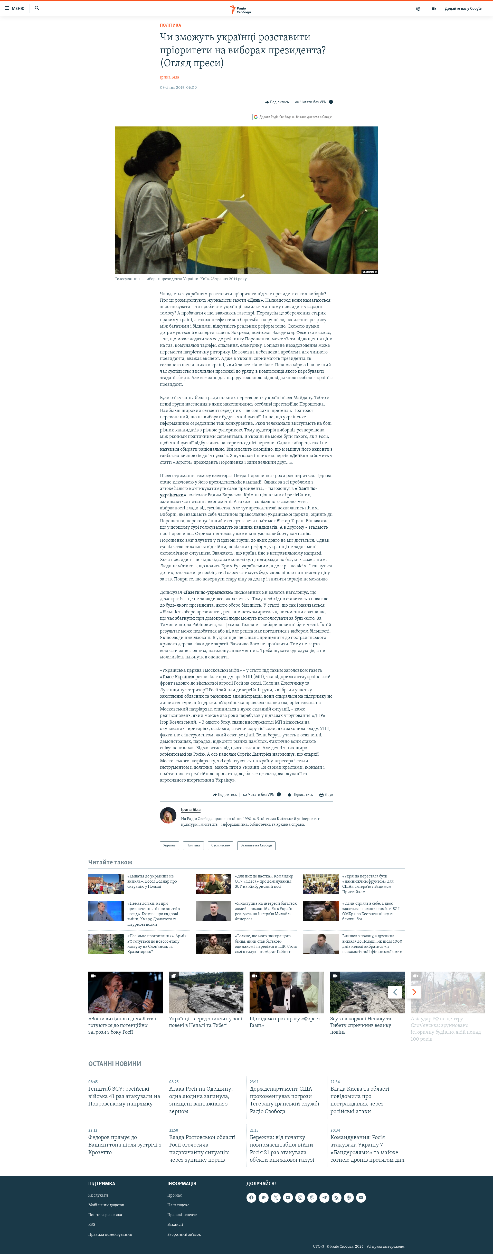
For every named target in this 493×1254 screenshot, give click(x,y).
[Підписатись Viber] (312, 1197)
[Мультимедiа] (434, 8)
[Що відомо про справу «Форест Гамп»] (287, 992)
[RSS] (337, 1197)
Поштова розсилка (105, 1215)
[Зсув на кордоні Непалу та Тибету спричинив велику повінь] (367, 992)
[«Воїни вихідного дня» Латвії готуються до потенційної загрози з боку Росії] (125, 992)
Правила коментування (110, 1234)
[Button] (277, 102)
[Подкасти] (418, 8)
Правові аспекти (182, 1215)
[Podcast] (349, 1197)
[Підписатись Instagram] (300, 1197)
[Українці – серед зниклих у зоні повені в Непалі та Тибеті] (206, 992)
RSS (91, 1225)
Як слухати (98, 1195)
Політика (170, 25)
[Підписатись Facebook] (251, 1197)
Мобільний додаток (106, 1205)
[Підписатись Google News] (263, 1197)
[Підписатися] (361, 1197)
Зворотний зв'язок (184, 1234)
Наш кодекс (178, 1205)
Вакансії (175, 1225)
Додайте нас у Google (463, 9)
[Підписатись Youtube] (288, 1197)
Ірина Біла (169, 77)
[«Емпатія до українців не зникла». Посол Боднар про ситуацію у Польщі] (106, 884)
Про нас (174, 1195)
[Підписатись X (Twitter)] (276, 1197)
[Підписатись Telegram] (324, 1197)
